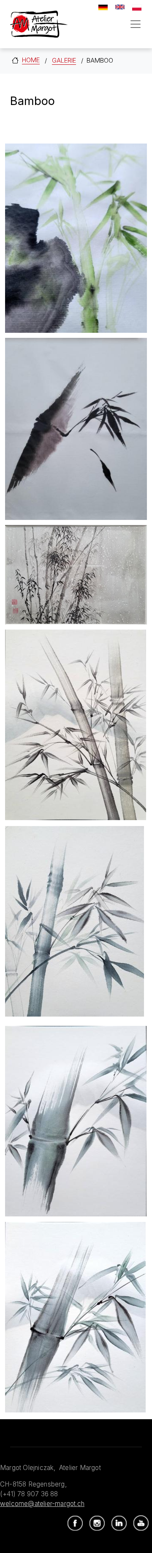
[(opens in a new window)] (75, 1523)
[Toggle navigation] (135, 24)
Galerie (64, 60)
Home (31, 60)
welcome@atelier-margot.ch (42, 1504)
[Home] (39, 24)
